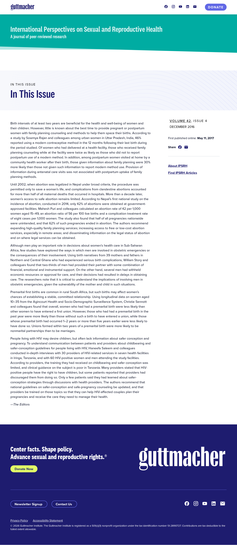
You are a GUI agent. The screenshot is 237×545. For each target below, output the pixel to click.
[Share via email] (186, 147)
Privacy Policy (19, 520)
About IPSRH (177, 165)
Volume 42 (180, 120)
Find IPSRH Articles (182, 172)
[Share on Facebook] (180, 147)
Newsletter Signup (29, 504)
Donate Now (24, 468)
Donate (215, 7)
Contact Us (64, 504)
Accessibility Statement (48, 520)
